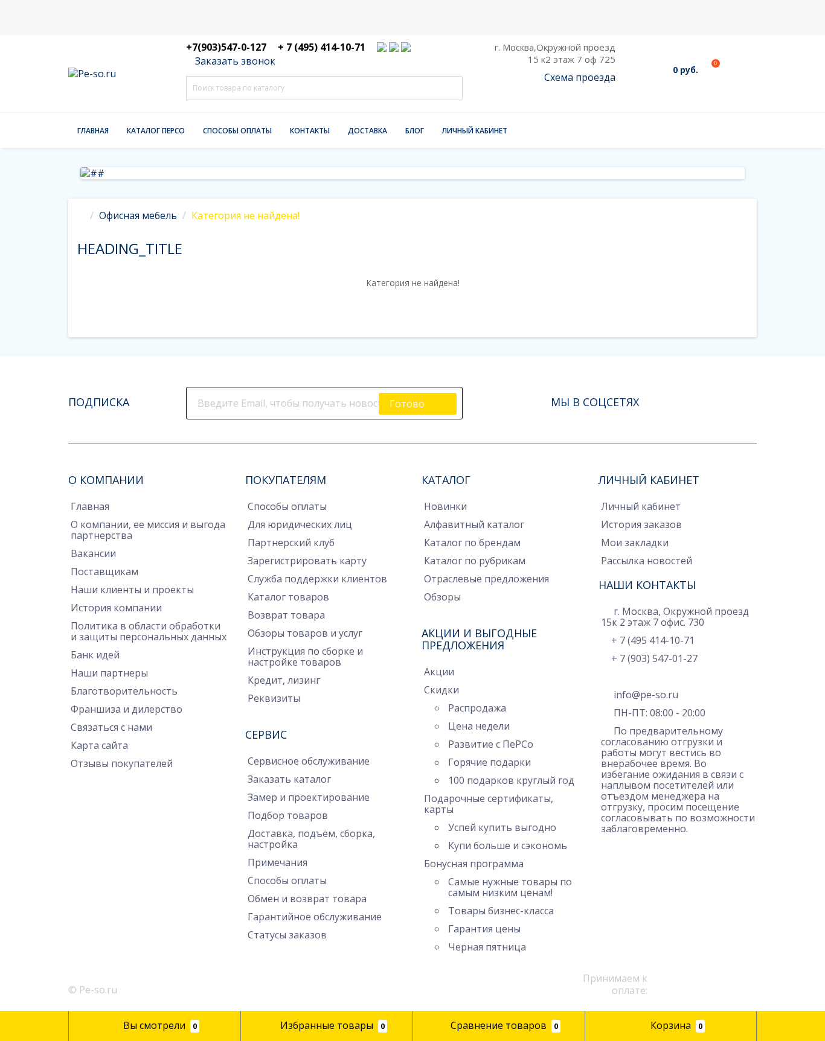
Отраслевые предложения (486, 578)
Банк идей (95, 654)
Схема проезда (579, 77)
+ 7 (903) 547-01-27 (654, 658)
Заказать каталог (289, 779)
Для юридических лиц (300, 524)
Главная (93, 131)
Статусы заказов (287, 934)
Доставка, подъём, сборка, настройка (311, 839)
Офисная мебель (138, 215)
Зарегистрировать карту (307, 560)
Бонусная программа (474, 863)
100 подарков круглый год (511, 780)
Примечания (277, 862)
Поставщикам (104, 571)
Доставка (367, 131)
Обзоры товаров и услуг (305, 633)
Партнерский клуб (291, 542)
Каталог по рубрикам (474, 560)
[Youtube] (715, 399)
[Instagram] (681, 399)
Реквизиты (274, 698)
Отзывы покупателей (122, 763)
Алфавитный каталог (474, 524)
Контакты (310, 131)
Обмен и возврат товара (307, 898)
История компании (116, 607)
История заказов (641, 524)
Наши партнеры (109, 673)
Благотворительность (124, 691)
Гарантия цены (484, 928)
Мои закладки (635, 542)
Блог (414, 131)
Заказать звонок (234, 61)
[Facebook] (664, 399)
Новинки (445, 506)
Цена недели (479, 726)
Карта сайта (99, 745)
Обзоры (442, 596)
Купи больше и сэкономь (507, 845)
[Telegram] (607, 847)
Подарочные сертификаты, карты (488, 804)
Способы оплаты (237, 131)
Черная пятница (487, 946)
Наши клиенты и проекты (132, 589)
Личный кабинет (474, 131)
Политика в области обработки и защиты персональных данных (148, 631)
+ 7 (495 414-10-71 (653, 640)
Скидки (441, 689)
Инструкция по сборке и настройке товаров (305, 657)
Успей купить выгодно (502, 827)
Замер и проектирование (309, 797)
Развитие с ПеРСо (490, 744)
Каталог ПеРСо (156, 131)
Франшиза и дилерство (126, 709)
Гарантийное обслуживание (315, 916)
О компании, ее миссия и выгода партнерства (148, 530)
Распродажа (477, 708)
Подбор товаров (288, 815)
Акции (439, 671)
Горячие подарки (489, 762)
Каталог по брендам (472, 542)
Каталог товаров (288, 596)
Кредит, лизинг (284, 680)
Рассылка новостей (646, 560)
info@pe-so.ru (644, 694)
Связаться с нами (111, 727)
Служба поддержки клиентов (317, 578)
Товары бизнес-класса (501, 910)
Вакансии (93, 553)
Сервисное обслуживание (309, 761)
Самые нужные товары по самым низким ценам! (510, 887)
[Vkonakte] (698, 399)
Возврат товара (286, 615)
